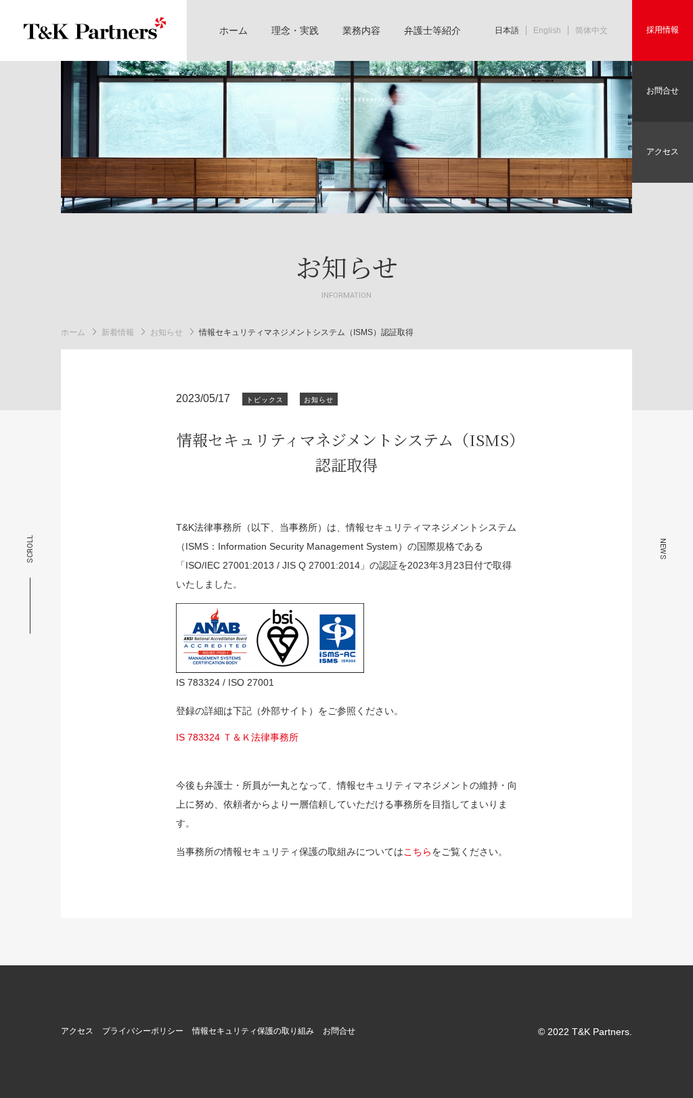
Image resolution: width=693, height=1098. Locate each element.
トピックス (265, 399)
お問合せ (662, 90)
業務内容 (361, 30)
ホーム (233, 30)
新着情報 (118, 332)
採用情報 (662, 30)
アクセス (662, 151)
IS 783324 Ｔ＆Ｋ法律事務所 (237, 737)
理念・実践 (295, 30)
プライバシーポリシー (142, 1031)
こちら (417, 851)
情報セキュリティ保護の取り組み (253, 1031)
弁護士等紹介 (432, 30)
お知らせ (166, 332)
